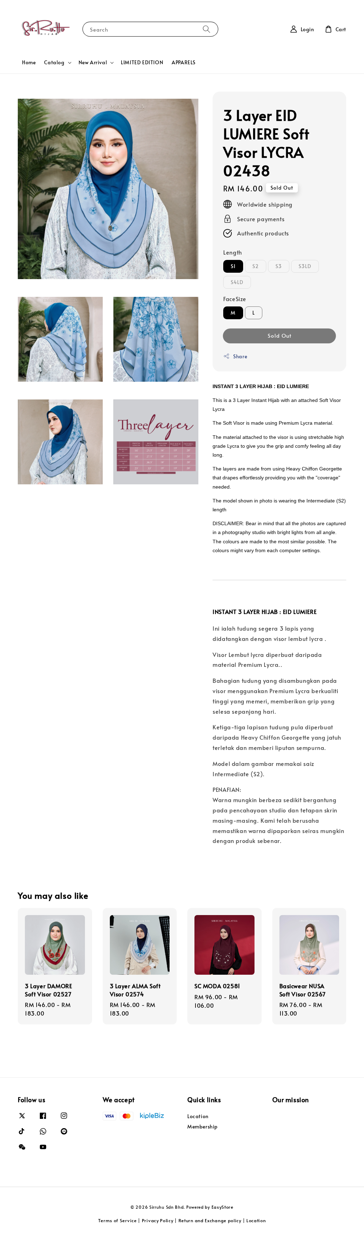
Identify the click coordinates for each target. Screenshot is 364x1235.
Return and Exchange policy (209, 1220)
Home (29, 62)
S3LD (305, 266)
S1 (233, 266)
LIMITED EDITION (142, 62)
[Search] (206, 29)
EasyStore (223, 1207)
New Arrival (93, 62)
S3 (278, 266)
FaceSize (234, 299)
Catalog (54, 62)
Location (198, 1116)
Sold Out (279, 335)
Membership (202, 1126)
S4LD (237, 282)
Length (232, 252)
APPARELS (184, 62)
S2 (255, 266)
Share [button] (240, 356)
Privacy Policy (157, 1220)
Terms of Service (117, 1220)
